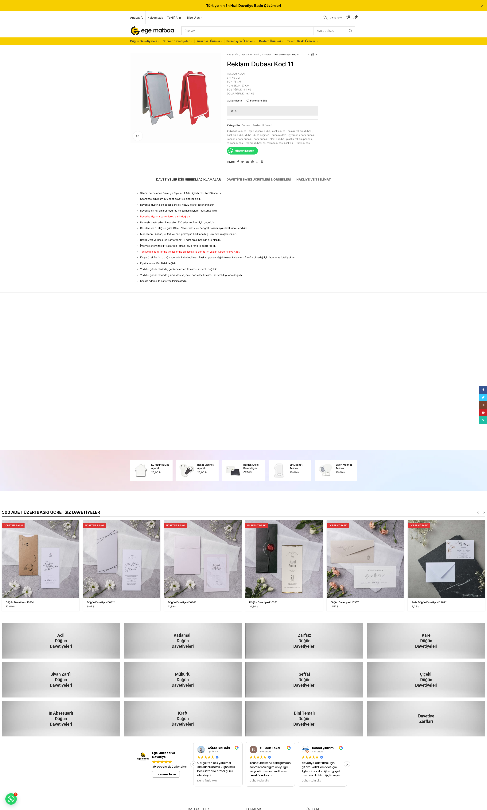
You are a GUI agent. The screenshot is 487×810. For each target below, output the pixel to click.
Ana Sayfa (233, 54)
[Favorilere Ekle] (76, 535)
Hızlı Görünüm (76, 526)
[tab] (188, 177)
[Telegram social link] (261, 161)
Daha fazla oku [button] (207, 780)
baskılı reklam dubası (300, 130)
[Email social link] (247, 161)
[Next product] (316, 54)
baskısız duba (235, 134)
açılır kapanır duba (259, 130)
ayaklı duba (278, 130)
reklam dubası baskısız (280, 142)
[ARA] (350, 30)
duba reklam (279, 134)
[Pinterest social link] (252, 161)
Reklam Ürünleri (250, 54)
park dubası (260, 138)
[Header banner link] (238, 5)
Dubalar (267, 54)
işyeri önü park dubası (301, 134)
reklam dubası (235, 142)
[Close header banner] (482, 5)
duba (248, 134)
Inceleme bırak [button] (166, 774)
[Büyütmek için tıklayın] (137, 136)
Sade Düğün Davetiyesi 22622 (429, 602)
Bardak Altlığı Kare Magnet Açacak (204, 468)
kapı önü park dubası (239, 138)
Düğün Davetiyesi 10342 (182, 602)
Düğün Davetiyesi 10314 (20, 602)
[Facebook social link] (238, 161)
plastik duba (277, 138)
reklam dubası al (255, 142)
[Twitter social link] (242, 161)
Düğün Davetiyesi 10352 (263, 602)
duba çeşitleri (261, 134)
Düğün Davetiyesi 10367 (344, 602)
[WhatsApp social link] (257, 161)
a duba (242, 130)
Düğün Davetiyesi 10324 (101, 602)
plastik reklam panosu (299, 138)
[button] (347, 764)
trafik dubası (303, 142)
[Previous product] (308, 54)
